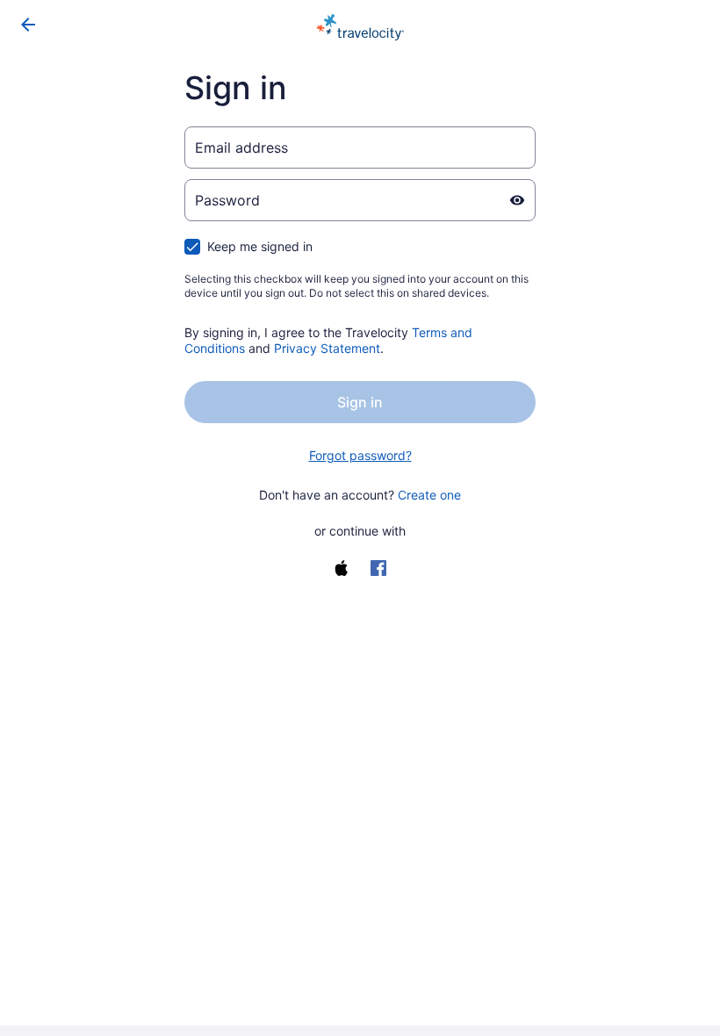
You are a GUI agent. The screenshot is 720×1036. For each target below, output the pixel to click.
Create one (429, 494)
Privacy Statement (327, 348)
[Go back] (28, 25)
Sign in (360, 402)
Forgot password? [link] (360, 455)
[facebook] (378, 568)
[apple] (341, 568)
